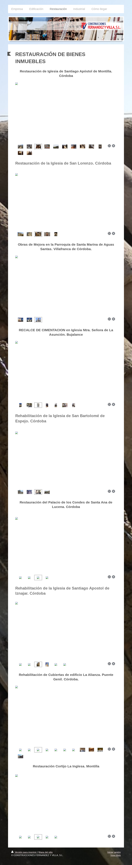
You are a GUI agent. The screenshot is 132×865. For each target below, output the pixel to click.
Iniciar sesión (114, 852)
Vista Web (115, 855)
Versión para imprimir (25, 852)
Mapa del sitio (45, 852)
